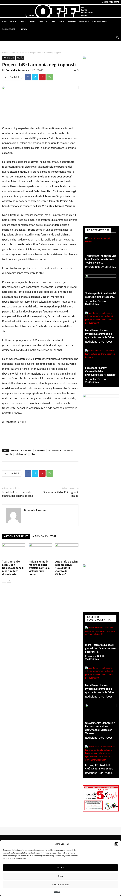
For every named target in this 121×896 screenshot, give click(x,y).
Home (5, 53)
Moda (24, 53)
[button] (116, 844)
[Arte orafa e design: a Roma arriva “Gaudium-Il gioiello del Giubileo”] (66, 551)
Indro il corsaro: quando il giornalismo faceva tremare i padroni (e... (100, 648)
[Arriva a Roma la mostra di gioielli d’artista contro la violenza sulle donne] (40, 551)
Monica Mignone (55, 451)
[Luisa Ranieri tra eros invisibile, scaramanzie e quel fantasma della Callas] (100, 319)
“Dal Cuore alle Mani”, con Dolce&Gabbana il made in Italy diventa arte (12, 568)
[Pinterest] (42, 77)
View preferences (60, 885)
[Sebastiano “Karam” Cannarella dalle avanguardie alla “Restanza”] (100, 357)
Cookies (57, 892)
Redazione (91, 341)
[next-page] (9, 581)
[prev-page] (4, 581)
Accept (60, 867)
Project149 (68, 451)
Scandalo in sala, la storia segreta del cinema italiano (17, 494)
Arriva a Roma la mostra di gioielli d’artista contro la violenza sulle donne (39, 568)
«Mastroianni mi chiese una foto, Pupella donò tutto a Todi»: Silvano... (100, 259)
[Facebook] (28, 77)
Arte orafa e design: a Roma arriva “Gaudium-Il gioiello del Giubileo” (66, 568)
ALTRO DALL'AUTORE (44, 536)
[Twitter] (35, 77)
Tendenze (15, 53)
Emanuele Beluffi (95, 656)
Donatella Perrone (16, 70)
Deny (60, 876)
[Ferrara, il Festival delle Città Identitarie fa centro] (100, 753)
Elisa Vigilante (26, 451)
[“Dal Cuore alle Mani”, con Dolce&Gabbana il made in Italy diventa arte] (13, 551)
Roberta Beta (93, 267)
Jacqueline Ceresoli (96, 301)
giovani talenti (40, 451)
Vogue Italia (8, 454)
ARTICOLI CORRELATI (16, 536)
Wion (33, 454)
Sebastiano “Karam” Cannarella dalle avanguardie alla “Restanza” (100, 371)
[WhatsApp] (49, 77)
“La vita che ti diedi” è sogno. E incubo (60, 494)
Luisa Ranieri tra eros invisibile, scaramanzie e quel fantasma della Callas (99, 334)
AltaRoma (14, 451)
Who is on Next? (21, 454)
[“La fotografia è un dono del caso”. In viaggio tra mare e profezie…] (100, 282)
